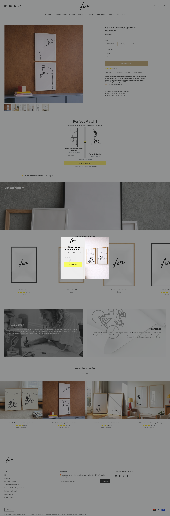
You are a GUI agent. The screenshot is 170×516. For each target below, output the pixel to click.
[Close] (107, 239)
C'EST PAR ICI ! (73, 264)
